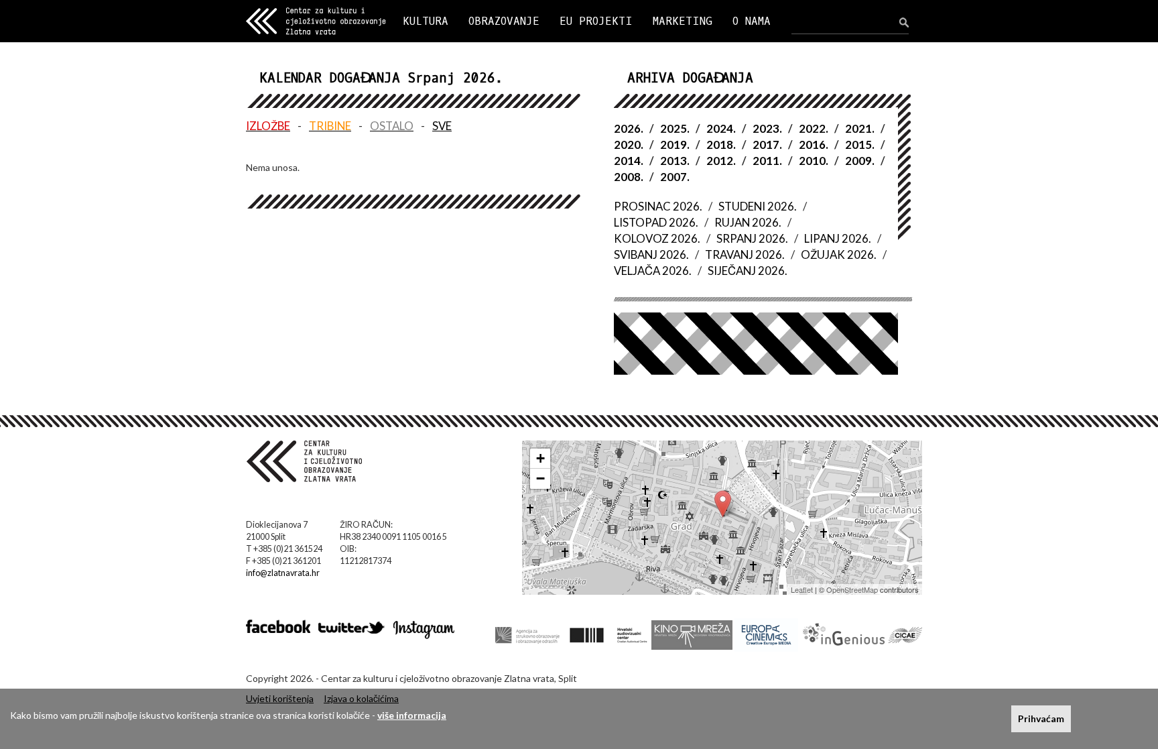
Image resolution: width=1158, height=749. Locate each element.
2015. (860, 144)
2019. (675, 144)
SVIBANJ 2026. (651, 254)
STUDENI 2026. (757, 206)
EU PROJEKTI (596, 21)
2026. (628, 128)
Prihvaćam (1041, 718)
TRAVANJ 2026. (745, 254)
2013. (675, 161)
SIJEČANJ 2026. (747, 271)
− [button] (540, 478)
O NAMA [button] (751, 21)
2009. (860, 161)
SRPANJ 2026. (752, 238)
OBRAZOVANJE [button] (503, 21)
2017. (767, 144)
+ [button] (540, 458)
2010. (813, 161)
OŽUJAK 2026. (839, 254)
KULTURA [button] (425, 21)
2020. (628, 144)
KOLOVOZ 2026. (657, 238)
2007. (675, 177)
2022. (813, 128)
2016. (813, 144)
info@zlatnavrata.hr (283, 573)
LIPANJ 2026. (837, 238)
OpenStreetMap (852, 589)
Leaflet (802, 589)
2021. (860, 128)
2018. (721, 144)
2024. (721, 128)
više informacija (411, 715)
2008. (628, 177)
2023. (767, 128)
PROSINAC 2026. (658, 206)
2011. (767, 161)
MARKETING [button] (682, 21)
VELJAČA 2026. (653, 271)
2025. (675, 128)
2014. (628, 161)
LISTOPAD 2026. (656, 222)
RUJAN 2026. (747, 222)
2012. (721, 161)
